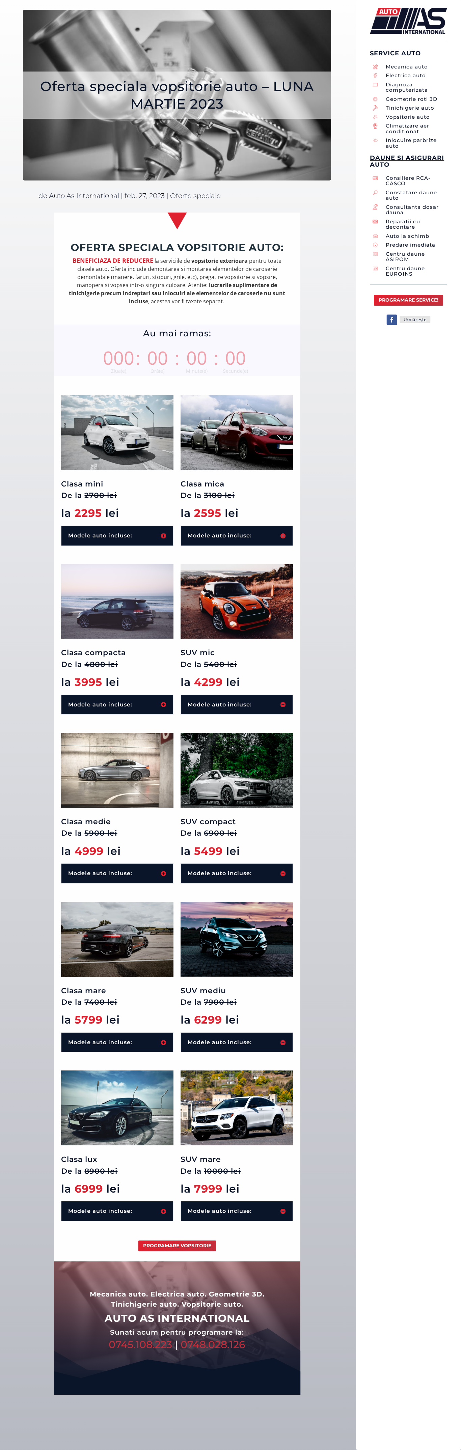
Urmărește (415, 319)
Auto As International (84, 196)
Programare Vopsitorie (177, 1246)
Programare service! (408, 300)
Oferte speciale (195, 196)
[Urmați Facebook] (392, 319)
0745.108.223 (140, 1344)
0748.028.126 (213, 1344)
